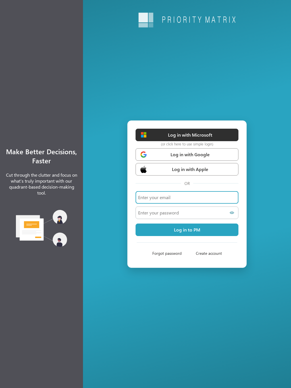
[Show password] (232, 213)
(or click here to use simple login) (187, 143)
